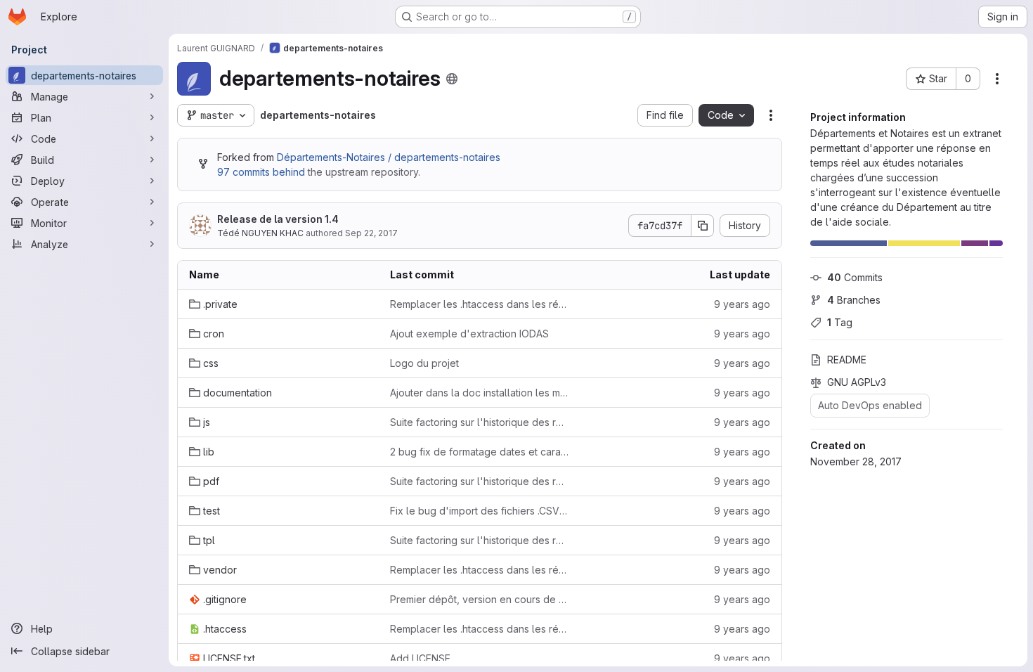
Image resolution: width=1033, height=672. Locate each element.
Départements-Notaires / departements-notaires (388, 157)
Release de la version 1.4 (278, 219)
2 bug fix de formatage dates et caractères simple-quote (479, 452)
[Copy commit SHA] (702, 225)
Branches (854, 300)
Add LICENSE (420, 658)
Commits (855, 277)
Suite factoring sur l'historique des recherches (479, 422)
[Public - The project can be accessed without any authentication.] (451, 78)
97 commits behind (261, 172)
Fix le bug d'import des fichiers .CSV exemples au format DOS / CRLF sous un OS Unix (479, 511)
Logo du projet (424, 363)
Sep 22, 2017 (371, 233)
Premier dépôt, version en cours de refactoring (479, 599)
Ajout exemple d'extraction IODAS (469, 334)
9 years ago (742, 304)
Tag (839, 322)
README (846, 360)
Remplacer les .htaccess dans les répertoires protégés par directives (479, 304)
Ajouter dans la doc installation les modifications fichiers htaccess (479, 393)
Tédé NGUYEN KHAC (260, 233)
